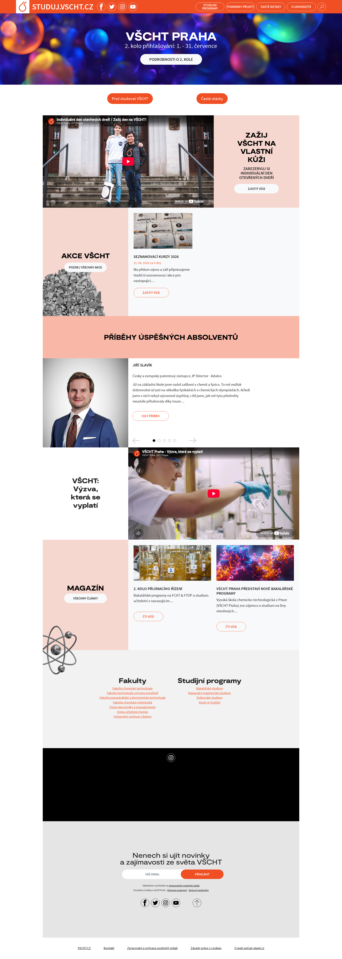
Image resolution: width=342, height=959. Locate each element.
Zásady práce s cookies (206, 948)
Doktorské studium (209, 698)
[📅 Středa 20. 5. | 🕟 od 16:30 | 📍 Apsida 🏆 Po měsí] (263, 787)
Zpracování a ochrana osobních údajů (152, 948)
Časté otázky (212, 98)
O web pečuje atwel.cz (249, 948)
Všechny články (85, 598)
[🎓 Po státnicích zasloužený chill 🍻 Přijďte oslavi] (79, 787)
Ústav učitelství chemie (132, 712)
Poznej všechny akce (85, 267)
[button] (136, 440)
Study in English (209, 702)
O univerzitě (301, 7)
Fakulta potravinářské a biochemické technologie (133, 698)
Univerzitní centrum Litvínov (132, 717)
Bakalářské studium (209, 688)
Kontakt (109, 948)
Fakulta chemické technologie (132, 688)
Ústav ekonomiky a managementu (133, 707)
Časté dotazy (271, 7)
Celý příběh (151, 416)
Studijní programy (210, 6)
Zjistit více (256, 189)
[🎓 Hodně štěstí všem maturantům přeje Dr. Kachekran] (202, 787)
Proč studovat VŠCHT (130, 98)
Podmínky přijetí (240, 7)
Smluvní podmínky (199, 890)
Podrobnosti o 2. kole (171, 59)
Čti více (148, 616)
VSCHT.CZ (84, 948)
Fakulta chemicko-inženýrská (132, 702)
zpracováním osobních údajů (184, 885)
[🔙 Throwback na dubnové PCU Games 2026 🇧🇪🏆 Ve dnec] (140, 787)
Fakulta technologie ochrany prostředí (132, 693)
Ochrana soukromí (177, 890)
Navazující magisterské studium (209, 693)
